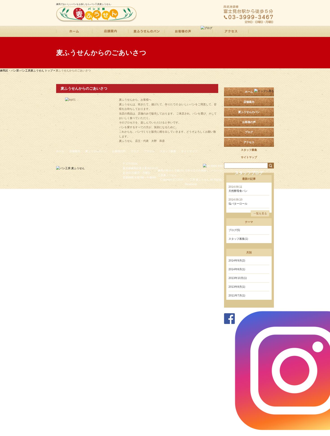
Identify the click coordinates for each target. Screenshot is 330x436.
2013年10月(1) (238, 278)
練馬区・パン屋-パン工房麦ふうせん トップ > (28, 70)
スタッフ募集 (168, 151)
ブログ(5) (234, 230)
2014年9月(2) (237, 260)
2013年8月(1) (237, 286)
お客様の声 (118, 151)
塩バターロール (238, 203)
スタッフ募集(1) (238, 238)
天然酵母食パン (238, 190)
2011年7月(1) (237, 295)
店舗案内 (249, 102)
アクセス (149, 151)
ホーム (249, 91)
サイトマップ (189, 151)
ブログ (135, 151)
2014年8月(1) (237, 269)
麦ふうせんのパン (96, 151)
